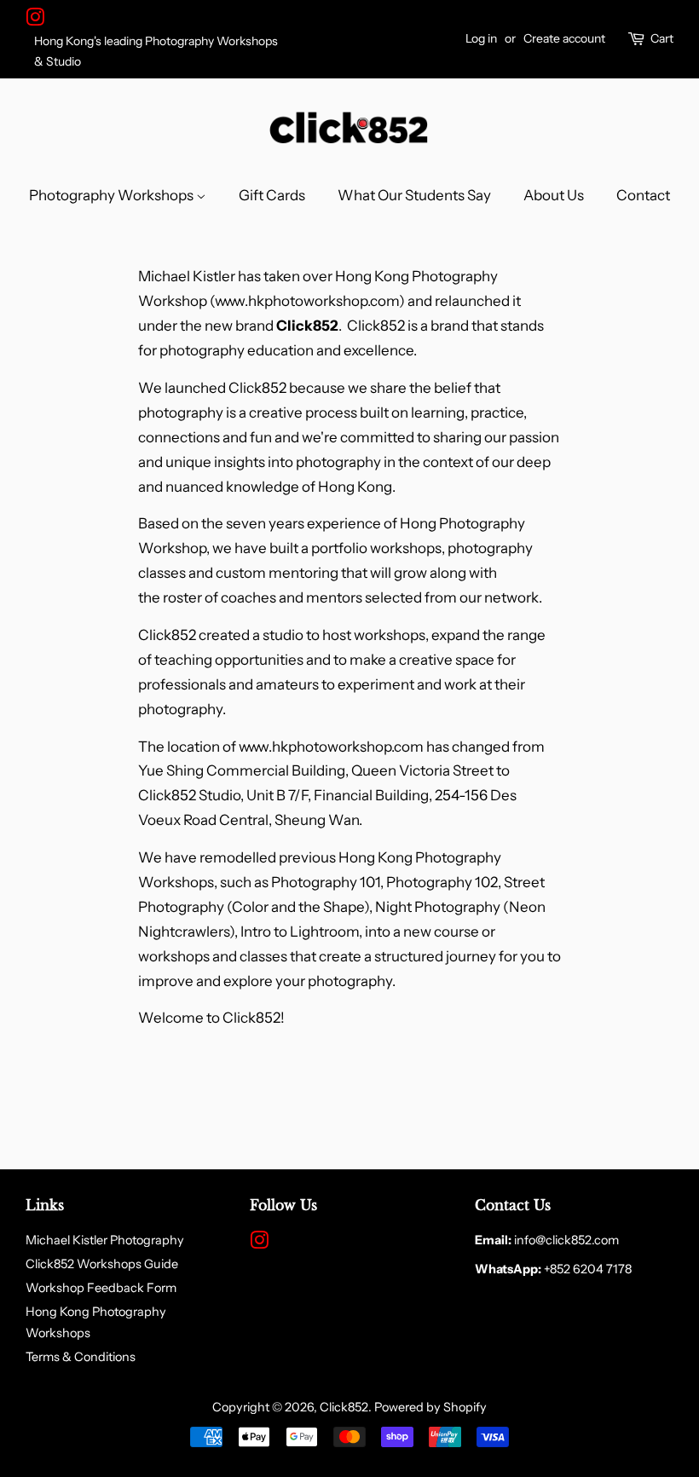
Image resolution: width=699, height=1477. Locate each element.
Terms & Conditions (81, 1356)
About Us (553, 195)
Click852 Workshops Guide (102, 1264)
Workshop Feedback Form (101, 1287)
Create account (564, 38)
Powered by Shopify (430, 1407)
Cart (661, 38)
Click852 (344, 1407)
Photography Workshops (112, 195)
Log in (481, 38)
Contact (643, 195)
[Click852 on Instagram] (35, 20)
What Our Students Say (414, 195)
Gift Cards (272, 195)
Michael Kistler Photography (105, 1240)
